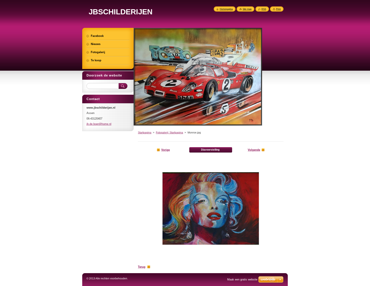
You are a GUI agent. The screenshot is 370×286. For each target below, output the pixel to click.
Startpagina (144, 132)
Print (278, 9)
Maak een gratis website (242, 279)
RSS (263, 9)
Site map (247, 9)
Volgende (254, 149)
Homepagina (226, 9)
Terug (141, 266)
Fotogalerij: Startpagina (169, 132)
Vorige (165, 149)
